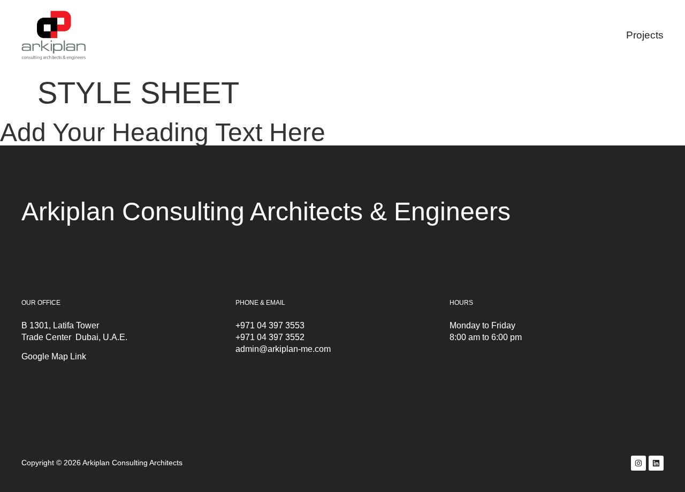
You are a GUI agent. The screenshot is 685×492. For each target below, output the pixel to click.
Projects (645, 35)
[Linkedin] (656, 463)
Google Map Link (53, 356)
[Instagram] (638, 463)
